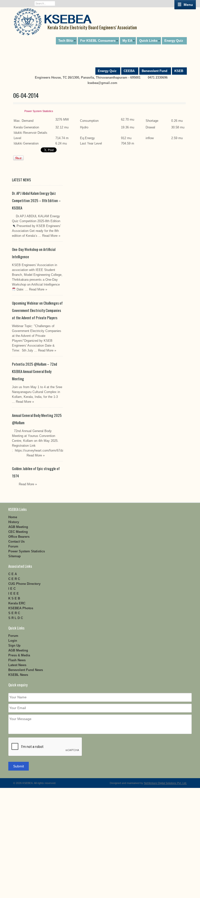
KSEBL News (18, 675)
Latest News (17, 665)
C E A (12, 574)
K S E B (14, 598)
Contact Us (16, 541)
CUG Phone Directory (24, 584)
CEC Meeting (18, 532)
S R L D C (15, 618)
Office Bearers (19, 536)
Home (12, 517)
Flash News (17, 660)
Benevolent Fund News (25, 670)
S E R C (14, 613)
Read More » (51, 235)
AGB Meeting (18, 527)
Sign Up (14, 645)
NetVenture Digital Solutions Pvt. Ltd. (165, 783)
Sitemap (14, 556)
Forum (13, 546)
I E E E (13, 593)
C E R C (14, 579)
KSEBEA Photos (20, 608)
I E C (12, 588)
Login (12, 640)
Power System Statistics (38, 111)
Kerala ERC (16, 603)
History (13, 522)
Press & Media (19, 655)
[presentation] (45, 746)
